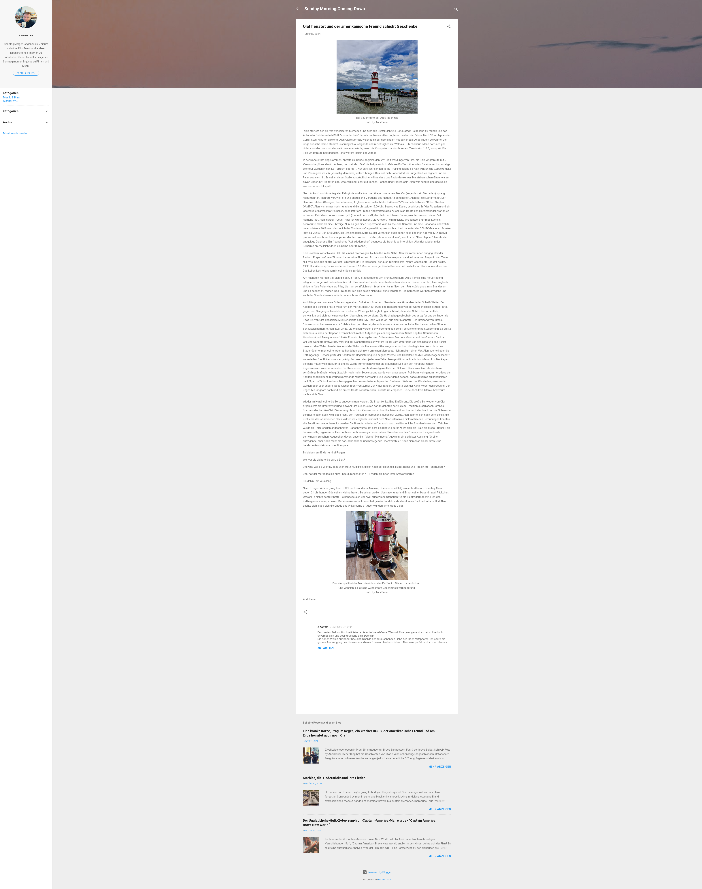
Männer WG (10, 101)
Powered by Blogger (379, 872)
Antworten (326, 647)
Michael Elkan (384, 879)
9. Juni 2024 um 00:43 (341, 627)
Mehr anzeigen (440, 766)
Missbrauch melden (15, 133)
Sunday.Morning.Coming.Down (334, 8)
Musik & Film (11, 97)
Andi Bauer (26, 35)
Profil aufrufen (26, 73)
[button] (449, 27)
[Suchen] (456, 10)
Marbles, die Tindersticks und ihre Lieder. (334, 778)
